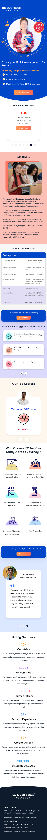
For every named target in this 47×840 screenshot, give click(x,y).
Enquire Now (23, 92)
